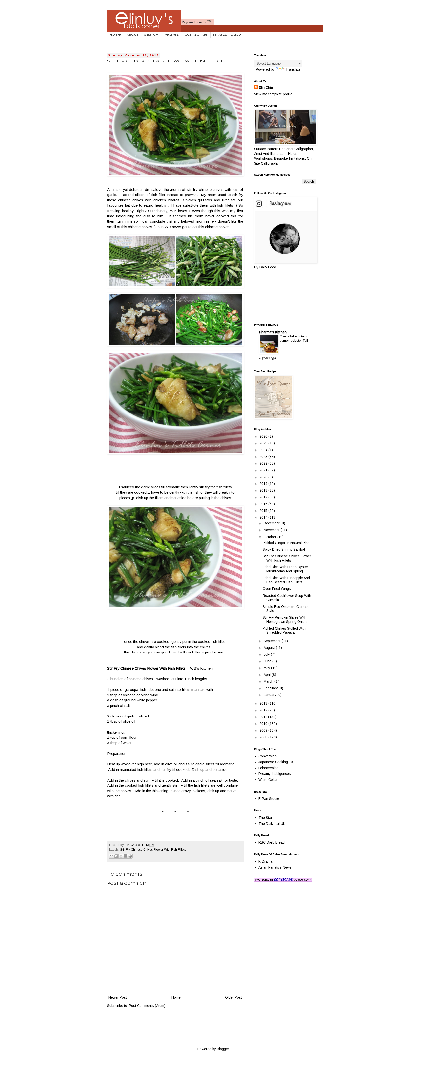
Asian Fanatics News (275, 867)
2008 (263, 737)
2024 (263, 450)
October (270, 537)
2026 (263, 436)
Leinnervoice (268, 768)
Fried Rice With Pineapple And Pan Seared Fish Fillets (286, 580)
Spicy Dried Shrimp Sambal (284, 549)
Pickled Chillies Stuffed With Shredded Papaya (284, 630)
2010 (263, 724)
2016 (263, 504)
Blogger (223, 1049)
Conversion (267, 756)
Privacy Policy (227, 35)
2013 (263, 703)
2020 (263, 477)
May (267, 668)
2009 (263, 730)
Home (115, 35)
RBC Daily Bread (271, 842)
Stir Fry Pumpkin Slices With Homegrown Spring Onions (286, 619)
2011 (263, 717)
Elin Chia (266, 87)
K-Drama (265, 861)
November (272, 530)
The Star (265, 818)
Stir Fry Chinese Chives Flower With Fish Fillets (153, 849)
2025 (263, 443)
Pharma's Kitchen (273, 332)
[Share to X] (120, 856)
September (273, 641)
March (269, 681)
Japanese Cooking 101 (276, 762)
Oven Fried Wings (277, 589)
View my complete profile (273, 94)
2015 (263, 511)
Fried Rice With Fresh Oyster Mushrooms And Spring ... (285, 569)
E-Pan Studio (268, 799)
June (268, 661)
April (268, 675)
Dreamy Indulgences (274, 774)
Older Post (233, 997)
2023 (263, 457)
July (267, 654)
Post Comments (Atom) (147, 1006)
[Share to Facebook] (125, 856)
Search (151, 35)
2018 (263, 490)
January (270, 695)
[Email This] (111, 856)
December (272, 523)
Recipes (171, 35)
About (132, 35)
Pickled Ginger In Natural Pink (286, 543)
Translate (292, 69)
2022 (263, 463)
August (270, 648)
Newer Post (117, 997)
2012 (263, 710)
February (271, 688)
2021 (263, 470)
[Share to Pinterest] (130, 856)
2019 (263, 484)
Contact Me (196, 35)
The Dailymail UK (271, 823)
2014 (263, 517)
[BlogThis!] (116, 856)
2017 (263, 497)
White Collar (268, 780)
